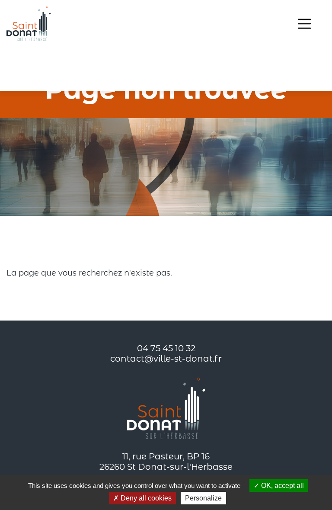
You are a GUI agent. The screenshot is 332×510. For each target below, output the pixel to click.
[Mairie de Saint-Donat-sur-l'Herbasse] (28, 23)
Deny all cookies (145, 498)
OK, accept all (281, 485)
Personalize (203, 498)
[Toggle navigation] (304, 23)
